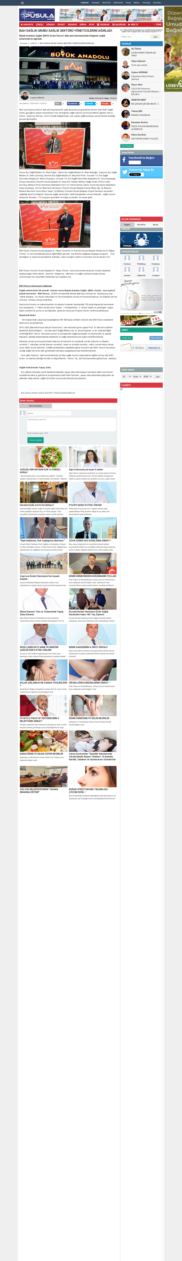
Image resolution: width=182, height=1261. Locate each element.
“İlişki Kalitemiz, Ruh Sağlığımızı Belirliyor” (42, 540)
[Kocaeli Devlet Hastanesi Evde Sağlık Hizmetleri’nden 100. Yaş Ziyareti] (93, 599)
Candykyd (155, 275)
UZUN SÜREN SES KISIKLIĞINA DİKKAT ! (90, 540)
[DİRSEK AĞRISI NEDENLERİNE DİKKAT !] (93, 670)
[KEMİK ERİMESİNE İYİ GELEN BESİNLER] (93, 705)
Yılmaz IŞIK (136, 111)
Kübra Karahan (138, 134)
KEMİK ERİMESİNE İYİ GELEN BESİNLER (89, 718)
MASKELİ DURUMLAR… (141, 115)
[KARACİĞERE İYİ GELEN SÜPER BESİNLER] (44, 741)
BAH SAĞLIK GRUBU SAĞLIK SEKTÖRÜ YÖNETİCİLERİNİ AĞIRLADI (48, 393)
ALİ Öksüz (136, 48)
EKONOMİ (72, 24)
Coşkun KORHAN (139, 72)
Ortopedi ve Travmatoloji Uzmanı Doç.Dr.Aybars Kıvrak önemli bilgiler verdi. (90, 723)
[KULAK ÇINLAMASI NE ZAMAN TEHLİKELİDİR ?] (44, 670)
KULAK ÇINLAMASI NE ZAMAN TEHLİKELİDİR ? (43, 684)
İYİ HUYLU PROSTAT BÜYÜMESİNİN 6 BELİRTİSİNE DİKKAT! (39, 719)
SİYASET (61, 24)
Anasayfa (95, 3)
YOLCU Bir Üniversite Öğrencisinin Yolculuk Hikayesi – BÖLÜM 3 (145, 92)
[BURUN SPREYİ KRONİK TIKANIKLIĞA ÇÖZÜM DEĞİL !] (93, 776)
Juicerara (127, 275)
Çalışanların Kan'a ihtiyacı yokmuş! (142, 77)
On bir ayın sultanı (139, 65)
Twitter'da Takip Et (141, 169)
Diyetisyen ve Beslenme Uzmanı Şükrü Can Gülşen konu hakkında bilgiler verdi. (42, 758)
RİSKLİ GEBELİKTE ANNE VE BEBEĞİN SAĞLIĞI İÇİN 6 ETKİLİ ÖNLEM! (39, 648)
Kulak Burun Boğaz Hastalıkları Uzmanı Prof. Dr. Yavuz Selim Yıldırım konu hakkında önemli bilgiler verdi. (43, 690)
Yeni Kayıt (146, 3)
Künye (128, 3)
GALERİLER (120, 24)
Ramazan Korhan (139, 122)
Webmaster (118, 3)
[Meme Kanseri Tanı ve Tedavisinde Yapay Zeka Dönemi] (44, 599)
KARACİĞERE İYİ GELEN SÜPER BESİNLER (41, 753)
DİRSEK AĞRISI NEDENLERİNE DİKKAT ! (89, 682)
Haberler (85, 3)
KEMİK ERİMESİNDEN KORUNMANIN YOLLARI (92, 576)
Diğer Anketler (156, 338)
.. (24, 3)
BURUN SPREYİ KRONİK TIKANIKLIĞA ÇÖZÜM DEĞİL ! (88, 791)
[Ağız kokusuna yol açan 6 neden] (93, 456)
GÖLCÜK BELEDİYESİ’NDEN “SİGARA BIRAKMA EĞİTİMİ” (39, 791)
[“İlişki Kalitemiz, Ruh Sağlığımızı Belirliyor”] (44, 528)
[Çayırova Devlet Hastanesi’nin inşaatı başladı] (44, 563)
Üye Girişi (157, 3)
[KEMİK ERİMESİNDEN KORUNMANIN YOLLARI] (93, 563)
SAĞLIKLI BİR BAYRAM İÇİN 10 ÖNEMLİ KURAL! (40, 471)
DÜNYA (83, 24)
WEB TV (134, 24)
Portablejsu (156, 264)
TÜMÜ (158, 24)
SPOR (91, 24)
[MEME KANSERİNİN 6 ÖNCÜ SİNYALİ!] (93, 634)
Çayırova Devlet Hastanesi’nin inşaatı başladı (40, 577)
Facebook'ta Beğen (141, 157)
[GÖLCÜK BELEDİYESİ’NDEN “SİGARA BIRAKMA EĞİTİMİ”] (44, 776)
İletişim (136, 3)
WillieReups (141, 264)
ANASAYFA (28, 24)
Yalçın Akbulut (138, 61)
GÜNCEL (40, 24)
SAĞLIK (33, 43)
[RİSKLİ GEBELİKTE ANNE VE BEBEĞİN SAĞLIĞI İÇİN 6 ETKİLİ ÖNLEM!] (44, 634)
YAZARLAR (104, 24)
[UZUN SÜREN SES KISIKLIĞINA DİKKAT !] (93, 528)
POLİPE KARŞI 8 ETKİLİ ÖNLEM (85, 505)
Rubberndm (141, 275)
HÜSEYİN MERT (138, 99)
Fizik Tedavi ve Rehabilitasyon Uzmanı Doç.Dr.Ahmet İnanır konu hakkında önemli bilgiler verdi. (92, 687)
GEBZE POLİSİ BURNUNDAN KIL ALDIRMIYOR (145, 127)
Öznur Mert (136, 84)
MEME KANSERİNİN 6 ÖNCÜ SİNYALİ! (88, 647)
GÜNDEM (50, 24)
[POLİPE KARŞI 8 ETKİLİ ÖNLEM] (93, 492)
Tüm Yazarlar (127, 146)
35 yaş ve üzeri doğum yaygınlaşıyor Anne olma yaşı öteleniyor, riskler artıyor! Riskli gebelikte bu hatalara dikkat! (43, 655)
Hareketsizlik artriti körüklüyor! (37, 505)
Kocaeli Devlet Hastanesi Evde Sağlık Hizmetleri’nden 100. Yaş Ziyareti (88, 613)
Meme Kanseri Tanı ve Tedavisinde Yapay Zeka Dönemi (41, 613)
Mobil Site (106, 3)
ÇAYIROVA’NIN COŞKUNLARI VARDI (143, 54)
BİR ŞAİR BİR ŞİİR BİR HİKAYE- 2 (145, 104)
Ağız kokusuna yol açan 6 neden (86, 469)
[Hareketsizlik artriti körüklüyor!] (44, 492)
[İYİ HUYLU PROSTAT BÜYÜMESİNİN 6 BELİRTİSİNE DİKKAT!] (44, 705)
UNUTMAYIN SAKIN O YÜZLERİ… (145, 139)
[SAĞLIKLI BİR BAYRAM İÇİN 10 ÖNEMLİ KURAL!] (44, 456)
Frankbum (127, 264)
